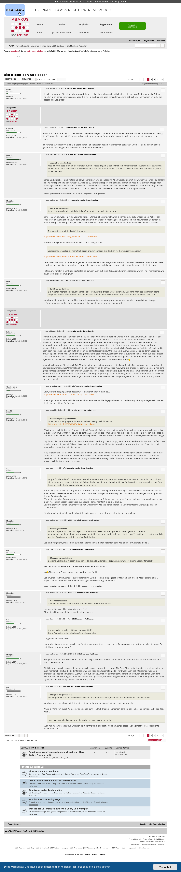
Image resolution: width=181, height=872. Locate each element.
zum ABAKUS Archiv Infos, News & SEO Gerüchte (24, 831)
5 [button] (157, 79)
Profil (39, 32)
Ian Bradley (161, 836)
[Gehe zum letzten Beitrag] (127, 752)
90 (14, 394)
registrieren (14, 51)
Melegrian (10, 201)
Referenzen (81, 10)
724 (14, 136)
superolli (9, 128)
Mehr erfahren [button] (103, 867)
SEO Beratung (89, 848)
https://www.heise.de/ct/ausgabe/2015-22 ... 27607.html (70, 236)
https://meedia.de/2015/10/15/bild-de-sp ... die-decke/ (69, 394)
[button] (137, 79)
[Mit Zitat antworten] (163, 90)
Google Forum (66, 758)
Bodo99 (9, 155)
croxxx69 (38, 758)
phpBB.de (162, 842)
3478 (15, 162)
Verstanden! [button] (165, 867)
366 (14, 476)
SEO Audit (116, 848)
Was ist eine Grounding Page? (45, 799)
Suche (62, 24)
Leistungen (42, 10)
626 (14, 339)
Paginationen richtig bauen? (153, 84)
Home (40, 24)
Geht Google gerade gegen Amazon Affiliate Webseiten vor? (30, 84)
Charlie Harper (11, 387)
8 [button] (162, 79)
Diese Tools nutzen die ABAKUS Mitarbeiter (52, 780)
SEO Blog (30, 848)
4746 (15, 289)
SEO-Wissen (62, 10)
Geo (7, 469)
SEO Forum (83, 1)
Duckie (8, 89)
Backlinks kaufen (103, 848)
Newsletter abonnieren (132, 26)
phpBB (139, 839)
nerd (8, 281)
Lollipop (9, 332)
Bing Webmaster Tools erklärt (45, 790)
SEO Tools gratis (128, 848)
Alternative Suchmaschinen (44, 771)
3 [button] (151, 79)
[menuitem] (160, 41)
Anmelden (84, 32)
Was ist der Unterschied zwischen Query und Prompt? (58, 808)
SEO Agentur (102, 10)
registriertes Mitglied (35, 51)
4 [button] (154, 79)
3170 (15, 208)
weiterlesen (33, 776)
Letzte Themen (106, 32)
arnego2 (122, 752)
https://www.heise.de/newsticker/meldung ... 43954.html (70, 256)
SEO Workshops (76, 848)
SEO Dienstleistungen (59, 848)
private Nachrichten (61, 32)
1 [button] (145, 79)
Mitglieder (84, 24)
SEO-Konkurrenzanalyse (146, 848)
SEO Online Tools (42, 848)
